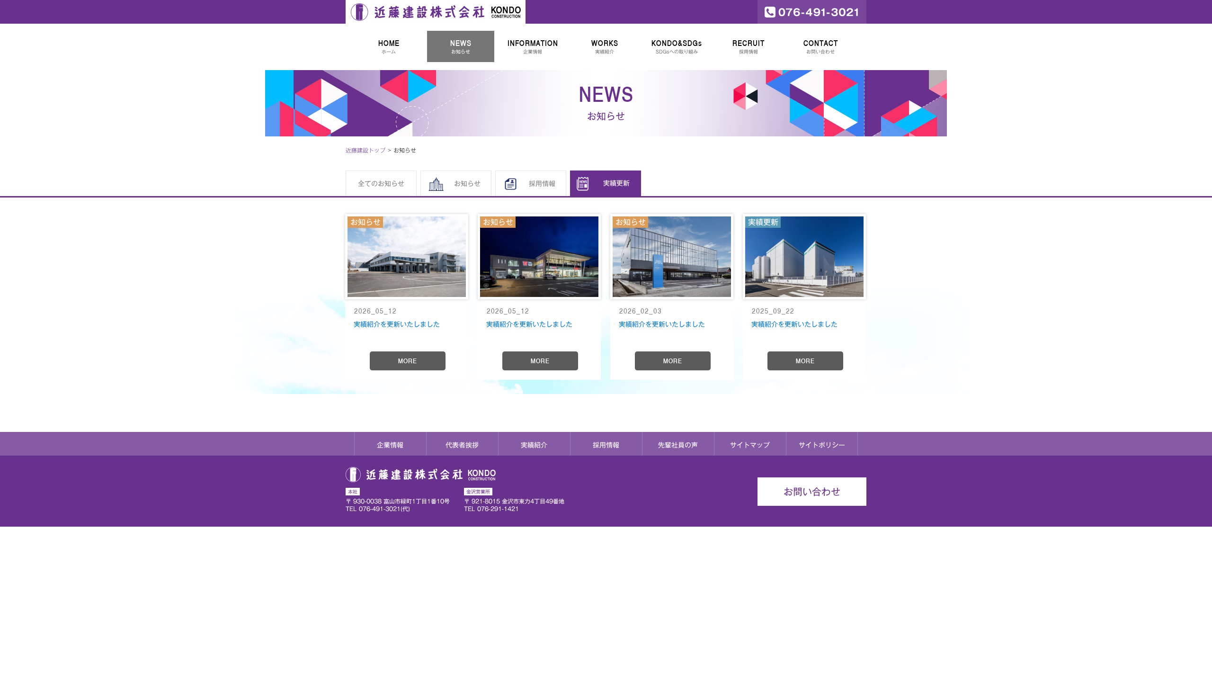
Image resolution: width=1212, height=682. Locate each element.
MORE (407, 361)
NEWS (461, 46)
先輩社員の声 (678, 445)
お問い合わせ (812, 491)
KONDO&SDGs (676, 46)
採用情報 (606, 445)
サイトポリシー (822, 445)
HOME (389, 46)
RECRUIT (748, 46)
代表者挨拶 (462, 445)
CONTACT (820, 46)
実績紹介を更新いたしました (397, 324)
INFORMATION (533, 46)
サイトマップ (750, 445)
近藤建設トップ (365, 150)
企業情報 (390, 445)
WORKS (604, 46)
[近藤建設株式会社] (436, 12)
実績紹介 (534, 445)
